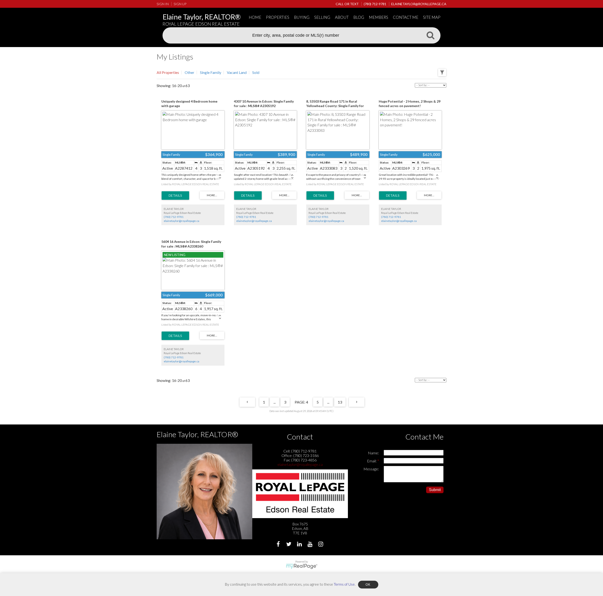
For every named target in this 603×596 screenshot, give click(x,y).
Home (255, 17)
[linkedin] (300, 544)
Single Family (210, 72)
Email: (372, 461)
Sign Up (180, 4)
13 (340, 402)
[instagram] (321, 544)
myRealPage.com (302, 566)
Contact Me (405, 17)
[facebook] (278, 544)
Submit (435, 490)
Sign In (163, 4)
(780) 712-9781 (173, 217)
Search (430, 35)
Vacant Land (237, 72)
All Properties (168, 72)
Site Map (431, 17)
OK (368, 584)
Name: (373, 453)
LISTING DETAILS (175, 195)
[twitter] (289, 544)
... (274, 402)
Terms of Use (344, 584)
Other (189, 72)
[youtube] (310, 544)
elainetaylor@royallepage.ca (181, 221)
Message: (371, 469)
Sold (255, 72)
